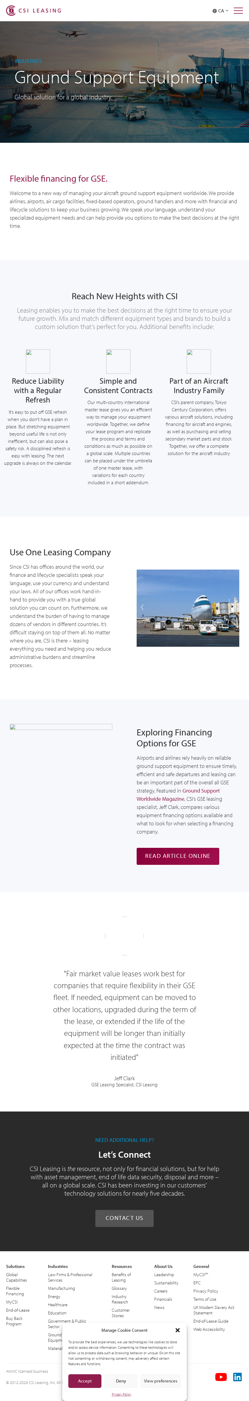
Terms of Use (204, 1299)
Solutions (15, 1266)
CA (222, 11)
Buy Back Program (14, 1321)
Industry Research (120, 1299)
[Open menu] (238, 10)
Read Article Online (178, 855)
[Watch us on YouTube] (221, 1377)
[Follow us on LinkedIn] (238, 1377)
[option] (188, 608)
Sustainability (166, 1283)
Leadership (164, 1274)
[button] (178, 1330)
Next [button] (234, 608)
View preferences (160, 1381)
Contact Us (125, 1217)
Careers (161, 1291)
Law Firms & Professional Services (70, 1277)
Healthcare (57, 1304)
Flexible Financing (15, 1291)
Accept (85, 1381)
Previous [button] (142, 608)
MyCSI (12, 1302)
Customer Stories (121, 1312)
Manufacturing (61, 1288)
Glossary (119, 1288)
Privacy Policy (121, 1394)
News (159, 1307)
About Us (163, 1266)
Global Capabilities (16, 1277)
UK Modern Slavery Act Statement (213, 1310)
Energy (54, 1296)
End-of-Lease (17, 1310)
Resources (122, 1266)
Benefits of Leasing (121, 1277)
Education (57, 1313)
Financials (163, 1299)
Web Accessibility (209, 1329)
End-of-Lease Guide (210, 1321)
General (201, 1266)
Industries (58, 1266)
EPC (197, 1283)
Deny (121, 1381)
